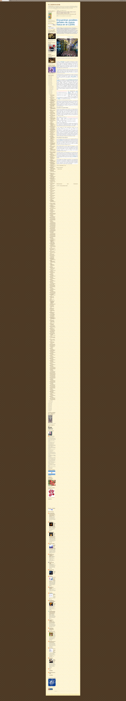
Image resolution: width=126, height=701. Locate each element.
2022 (49, 80)
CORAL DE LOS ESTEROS (51, 620)
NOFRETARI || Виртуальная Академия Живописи (52, 277)
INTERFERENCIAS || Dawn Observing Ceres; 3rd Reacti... (52, 313)
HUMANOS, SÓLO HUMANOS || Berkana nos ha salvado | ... (52, 179)
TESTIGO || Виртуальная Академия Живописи (52, 293)
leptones (61, 139)
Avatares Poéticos (51, 628)
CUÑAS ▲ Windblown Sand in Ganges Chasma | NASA (52, 256)
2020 (49, 82)
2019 (49, 83)
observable (62, 61)
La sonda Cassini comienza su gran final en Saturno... (52, 270)
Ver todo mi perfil (50, 468)
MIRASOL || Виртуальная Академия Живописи (53, 368)
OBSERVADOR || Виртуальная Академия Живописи (52, 392)
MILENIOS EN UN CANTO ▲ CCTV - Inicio (52, 310)
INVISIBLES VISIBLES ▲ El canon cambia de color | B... (53, 204)
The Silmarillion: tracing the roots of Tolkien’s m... (52, 337)
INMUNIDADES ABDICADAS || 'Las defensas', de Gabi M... (53, 168)
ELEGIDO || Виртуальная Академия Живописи (53, 230)
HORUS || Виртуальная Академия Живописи (52, 286)
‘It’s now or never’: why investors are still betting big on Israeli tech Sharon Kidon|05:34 (52, 515)
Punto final (50, 588)
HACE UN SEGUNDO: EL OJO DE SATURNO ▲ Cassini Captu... (52, 334)
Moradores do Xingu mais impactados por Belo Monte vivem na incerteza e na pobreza (52, 613)
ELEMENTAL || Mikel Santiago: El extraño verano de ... (52, 113)
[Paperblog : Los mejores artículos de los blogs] (50, 510)
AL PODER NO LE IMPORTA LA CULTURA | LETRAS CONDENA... (52, 124)
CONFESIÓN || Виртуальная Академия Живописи (52, 370)
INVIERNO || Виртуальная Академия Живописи (52, 356)
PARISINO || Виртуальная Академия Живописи (53, 213)
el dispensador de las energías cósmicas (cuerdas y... (52, 95)
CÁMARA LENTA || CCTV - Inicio (52, 308)
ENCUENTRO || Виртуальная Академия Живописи (52, 384)
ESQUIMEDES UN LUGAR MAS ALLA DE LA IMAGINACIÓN (52, 601)
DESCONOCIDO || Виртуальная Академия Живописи (52, 232)
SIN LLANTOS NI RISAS (54, 603)
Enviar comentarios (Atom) (63, 185)
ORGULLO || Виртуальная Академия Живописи (52, 364)
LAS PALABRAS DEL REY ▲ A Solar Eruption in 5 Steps (52, 332)
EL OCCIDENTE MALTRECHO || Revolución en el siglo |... (52, 201)
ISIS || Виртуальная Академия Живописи (52, 284)
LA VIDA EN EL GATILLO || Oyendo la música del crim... (53, 166)
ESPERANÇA (54, 633)
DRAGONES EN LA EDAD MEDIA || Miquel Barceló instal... (53, 259)
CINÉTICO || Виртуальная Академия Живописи (52, 288)
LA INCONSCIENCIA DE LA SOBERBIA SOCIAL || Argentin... (53, 100)
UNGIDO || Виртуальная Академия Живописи (52, 234)
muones (59, 98)
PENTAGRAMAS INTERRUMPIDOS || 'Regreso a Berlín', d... (52, 163)
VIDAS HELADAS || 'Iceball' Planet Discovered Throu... (52, 324)
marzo (50, 400)
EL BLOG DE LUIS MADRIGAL (51, 554)
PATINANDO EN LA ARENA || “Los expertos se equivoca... (53, 103)
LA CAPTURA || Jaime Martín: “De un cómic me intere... (52, 181)
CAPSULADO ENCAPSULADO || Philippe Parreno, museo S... (52, 157)
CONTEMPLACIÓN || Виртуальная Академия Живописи (52, 351)
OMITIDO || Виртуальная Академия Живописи (53, 223)
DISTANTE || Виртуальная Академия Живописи (52, 389)
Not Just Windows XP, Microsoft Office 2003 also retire (52, 622)
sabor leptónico (73, 76)
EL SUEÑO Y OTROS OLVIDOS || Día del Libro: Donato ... (52, 244)
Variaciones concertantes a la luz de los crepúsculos (54, 650)
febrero (51, 401)
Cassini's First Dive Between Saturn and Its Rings (53, 250)
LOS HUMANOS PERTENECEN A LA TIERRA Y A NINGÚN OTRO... (52, 241)
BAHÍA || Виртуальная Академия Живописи (52, 218)
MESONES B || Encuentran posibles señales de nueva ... (52, 268)
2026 (49, 76)
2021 (49, 81)
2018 (49, 84)
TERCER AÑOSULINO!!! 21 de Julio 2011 (54, 661)
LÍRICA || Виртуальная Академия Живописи (52, 344)
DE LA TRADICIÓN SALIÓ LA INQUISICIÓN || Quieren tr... (52, 140)
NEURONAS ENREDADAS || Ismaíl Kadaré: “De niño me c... (52, 149)
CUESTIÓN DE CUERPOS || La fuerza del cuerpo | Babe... (52, 176)
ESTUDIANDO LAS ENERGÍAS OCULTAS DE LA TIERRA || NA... (53, 318)
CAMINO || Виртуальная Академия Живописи (52, 219)
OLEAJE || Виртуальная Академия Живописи (52, 387)
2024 (49, 78)
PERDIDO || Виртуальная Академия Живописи (52, 374)
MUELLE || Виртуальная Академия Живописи (52, 377)
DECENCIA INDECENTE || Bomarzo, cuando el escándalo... (53, 153)
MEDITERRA (51, 670)
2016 (49, 403)
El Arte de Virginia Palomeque (51, 570)
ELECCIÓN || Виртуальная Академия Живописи (52, 349)
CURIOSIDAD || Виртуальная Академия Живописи (52, 361)
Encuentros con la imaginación (51, 587)
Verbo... (50, 668)
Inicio (68, 183)
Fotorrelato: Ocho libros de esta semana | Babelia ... (52, 184)
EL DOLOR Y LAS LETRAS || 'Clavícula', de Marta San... (52, 174)
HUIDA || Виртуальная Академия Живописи (52, 228)
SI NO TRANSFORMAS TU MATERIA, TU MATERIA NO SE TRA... (52, 144)
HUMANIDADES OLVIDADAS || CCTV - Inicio (52, 295)
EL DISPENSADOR (54, 5)
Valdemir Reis (51, 593)
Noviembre (50, 563)
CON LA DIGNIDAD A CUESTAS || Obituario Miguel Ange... (52, 130)
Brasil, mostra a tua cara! (52, 641)
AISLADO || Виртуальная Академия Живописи (53, 225)
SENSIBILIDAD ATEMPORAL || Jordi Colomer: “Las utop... (52, 161)
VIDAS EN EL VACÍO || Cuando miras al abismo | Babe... (52, 147)
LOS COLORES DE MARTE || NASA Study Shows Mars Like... (52, 321)
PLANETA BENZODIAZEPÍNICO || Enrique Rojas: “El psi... (52, 108)
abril (50, 93)
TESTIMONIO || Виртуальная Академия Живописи (52, 354)
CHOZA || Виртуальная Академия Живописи (52, 386)
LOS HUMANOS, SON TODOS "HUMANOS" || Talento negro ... (53, 118)
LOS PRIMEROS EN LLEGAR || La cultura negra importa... (52, 206)
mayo (50, 92)
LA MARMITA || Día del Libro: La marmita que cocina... (53, 246)
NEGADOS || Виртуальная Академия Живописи (52, 221)
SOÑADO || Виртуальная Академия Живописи (52, 236)
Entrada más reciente (59, 183)
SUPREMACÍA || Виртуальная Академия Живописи (52, 275)
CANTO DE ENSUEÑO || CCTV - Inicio (52, 304)
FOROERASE (51, 576)
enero (50, 402)
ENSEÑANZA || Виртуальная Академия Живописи (52, 291)
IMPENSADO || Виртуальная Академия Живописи (52, 238)
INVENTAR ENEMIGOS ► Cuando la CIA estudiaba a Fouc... (52, 127)
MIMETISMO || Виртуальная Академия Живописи (52, 359)
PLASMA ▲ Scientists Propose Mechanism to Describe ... (53, 327)
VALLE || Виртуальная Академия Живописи (52, 372)
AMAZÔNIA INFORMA (52, 611)
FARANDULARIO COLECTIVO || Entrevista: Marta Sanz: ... (53, 171)
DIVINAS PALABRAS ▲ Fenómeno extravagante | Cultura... (52, 121)
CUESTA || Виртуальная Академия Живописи (52, 376)
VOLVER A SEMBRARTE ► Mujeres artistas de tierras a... (52, 264)
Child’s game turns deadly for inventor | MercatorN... (53, 209)
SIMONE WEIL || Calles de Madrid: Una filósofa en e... (52, 132)
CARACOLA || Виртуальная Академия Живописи (52, 282)
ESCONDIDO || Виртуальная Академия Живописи (52, 216)
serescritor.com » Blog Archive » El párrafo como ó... (52, 340)
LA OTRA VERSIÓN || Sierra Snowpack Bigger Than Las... (52, 315)
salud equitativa (52, 436)
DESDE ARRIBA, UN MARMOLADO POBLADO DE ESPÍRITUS (52, 301)
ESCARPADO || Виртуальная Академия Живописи (52, 380)
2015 (49, 404)
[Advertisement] (64, 176)
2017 (49, 85)
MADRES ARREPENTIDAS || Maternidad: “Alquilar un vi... (52, 261)
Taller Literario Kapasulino (51, 658)
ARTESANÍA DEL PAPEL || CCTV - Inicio (52, 297)
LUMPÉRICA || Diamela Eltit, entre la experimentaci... (52, 111)
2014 (49, 405)
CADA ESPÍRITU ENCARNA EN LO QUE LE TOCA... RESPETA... (52, 137)
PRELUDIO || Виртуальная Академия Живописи (52, 397)
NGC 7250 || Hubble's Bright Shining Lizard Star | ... (52, 252)
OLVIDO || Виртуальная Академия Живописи (52, 381)
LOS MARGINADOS (51, 513)
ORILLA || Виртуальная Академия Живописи (52, 399)
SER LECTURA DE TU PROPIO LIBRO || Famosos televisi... (52, 105)
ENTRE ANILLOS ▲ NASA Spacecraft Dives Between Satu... (52, 329)
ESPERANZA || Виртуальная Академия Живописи (52, 366)
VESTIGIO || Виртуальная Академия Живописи (52, 280)
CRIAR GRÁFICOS (54, 595)
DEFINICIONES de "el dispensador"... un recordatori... (52, 135)
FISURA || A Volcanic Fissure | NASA (52, 254)
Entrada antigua (76, 183)
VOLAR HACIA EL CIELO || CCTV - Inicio (52, 306)
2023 (49, 79)
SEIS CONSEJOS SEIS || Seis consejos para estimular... (52, 116)
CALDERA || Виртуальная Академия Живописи (52, 394)
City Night (54, 571)
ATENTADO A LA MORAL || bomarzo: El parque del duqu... (53, 155)
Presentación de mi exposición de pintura (51, 629)
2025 (49, 77)
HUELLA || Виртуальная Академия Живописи (52, 227)
